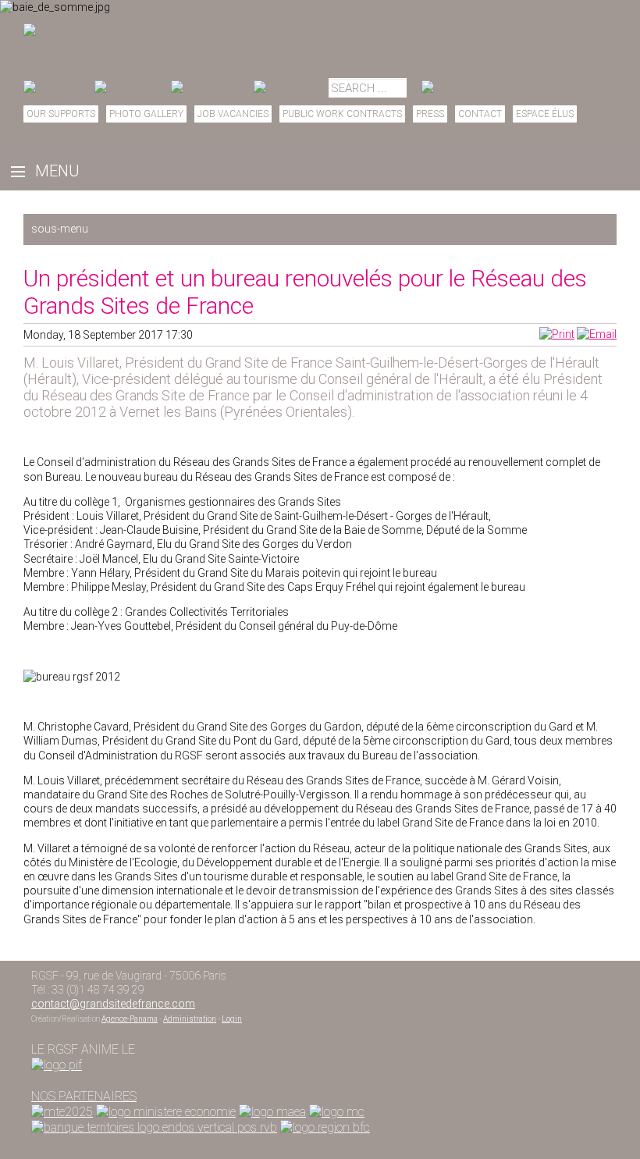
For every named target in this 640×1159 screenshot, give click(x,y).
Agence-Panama (129, 1019)
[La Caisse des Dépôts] (154, 1127)
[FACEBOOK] (128, 87)
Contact (480, 113)
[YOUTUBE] (55, 87)
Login (232, 1019)
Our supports (61, 113)
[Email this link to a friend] (597, 334)
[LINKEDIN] (284, 87)
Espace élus (545, 113)
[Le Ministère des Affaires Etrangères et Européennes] (336, 1111)
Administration (189, 1019)
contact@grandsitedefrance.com (113, 1003)
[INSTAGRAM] (208, 87)
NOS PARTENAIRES (84, 1096)
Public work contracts (342, 113)
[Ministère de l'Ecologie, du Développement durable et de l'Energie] (62, 1111)
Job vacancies (232, 113)
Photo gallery (146, 113)
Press (430, 113)
